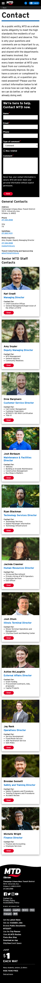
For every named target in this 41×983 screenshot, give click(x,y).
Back (4, 8)
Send (8, 194)
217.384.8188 (7, 220)
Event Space (12, 943)
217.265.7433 (7, 233)
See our (12, 923)
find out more (8, 974)
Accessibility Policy (11, 902)
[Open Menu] (3, 3)
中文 (32, 910)
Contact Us (7, 898)
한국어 (25, 910)
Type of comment (11, 141)
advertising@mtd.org (10, 253)
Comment (7, 156)
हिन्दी (15, 914)
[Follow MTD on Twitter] (9, 894)
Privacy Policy (9, 900)
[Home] (9, 3)
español (16, 910)
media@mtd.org (8, 246)
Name (6, 113)
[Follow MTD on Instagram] (13, 894)
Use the (11, 931)
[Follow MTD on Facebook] (5, 894)
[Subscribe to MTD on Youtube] (16, 894)
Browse (14, 926)
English (7, 910)
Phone (6, 132)
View (12, 934)
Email (6, 123)
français (7, 914)
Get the (11, 920)
